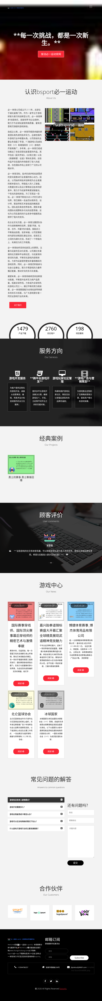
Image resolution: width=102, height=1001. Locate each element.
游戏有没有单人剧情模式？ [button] (20, 800)
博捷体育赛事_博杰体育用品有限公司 (81, 630)
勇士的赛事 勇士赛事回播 (21, 479)
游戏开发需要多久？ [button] (17, 807)
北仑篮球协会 (21, 714)
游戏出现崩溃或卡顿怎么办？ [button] (21, 814)
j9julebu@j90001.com (79, 967)
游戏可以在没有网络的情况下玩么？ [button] (24, 821)
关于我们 (18, 305)
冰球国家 (51, 714)
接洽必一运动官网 (51, 54)
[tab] (36, 800)
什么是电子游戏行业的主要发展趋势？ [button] (24, 828)
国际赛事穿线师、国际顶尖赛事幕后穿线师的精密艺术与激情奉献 (21, 635)
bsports (63, 988)
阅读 (20, 683)
